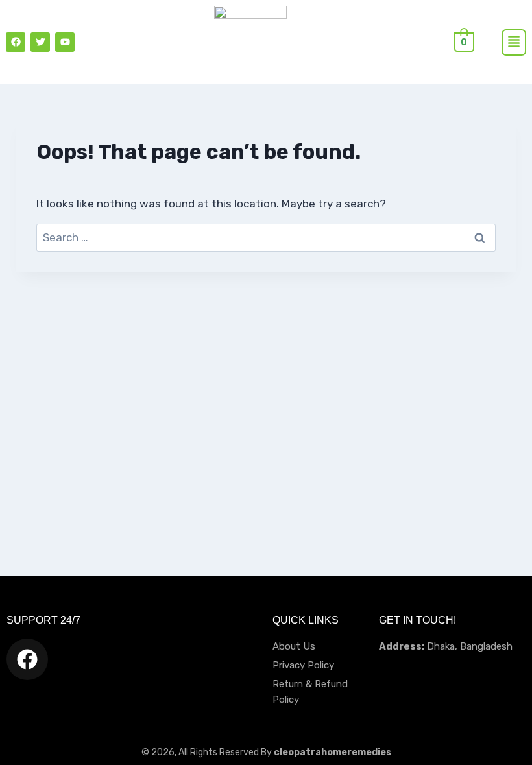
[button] (514, 42)
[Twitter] (40, 42)
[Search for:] (266, 237)
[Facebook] (15, 42)
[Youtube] (65, 42)
